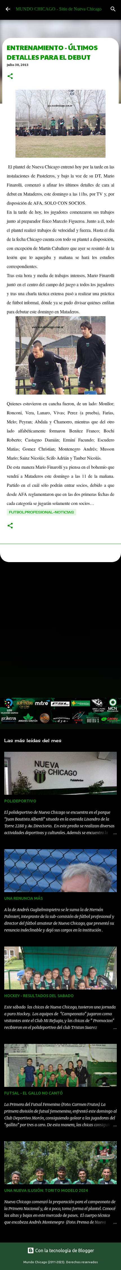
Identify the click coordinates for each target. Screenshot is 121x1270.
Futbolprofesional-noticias (41, 512)
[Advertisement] (60, 631)
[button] (10, 77)
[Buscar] (113, 9)
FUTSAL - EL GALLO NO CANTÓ (33, 1093)
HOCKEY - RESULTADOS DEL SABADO (39, 995)
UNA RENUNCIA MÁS (23, 898)
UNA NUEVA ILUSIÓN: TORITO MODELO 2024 (46, 1190)
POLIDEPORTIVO (20, 801)
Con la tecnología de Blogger (64, 1250)
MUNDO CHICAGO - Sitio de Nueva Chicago (59, 9)
